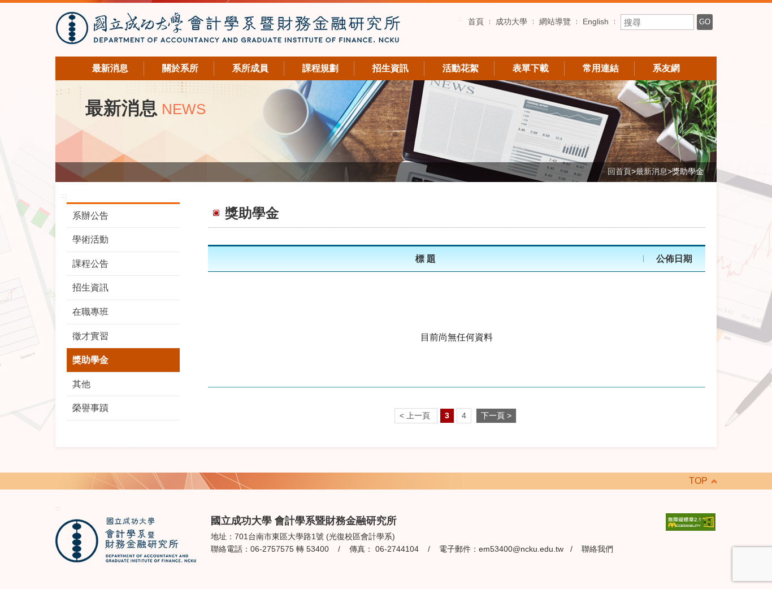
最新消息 (110, 68)
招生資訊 (390, 68)
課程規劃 (320, 68)
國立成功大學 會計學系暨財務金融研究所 (227, 30)
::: (459, 18)
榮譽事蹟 (90, 408)
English (596, 21)
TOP (698, 481)
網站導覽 (555, 21)
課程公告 (90, 263)
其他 (81, 384)
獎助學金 (90, 360)
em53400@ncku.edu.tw (521, 548)
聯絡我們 (597, 548)
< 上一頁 (416, 416)
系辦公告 (90, 215)
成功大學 (511, 21)
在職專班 (90, 312)
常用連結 (601, 68)
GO (704, 22)
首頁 (476, 21)
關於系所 (180, 68)
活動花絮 (461, 68)
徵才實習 (90, 336)
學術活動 (90, 239)
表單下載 (531, 68)
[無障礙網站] (690, 521)
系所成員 (250, 68)
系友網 (666, 68)
